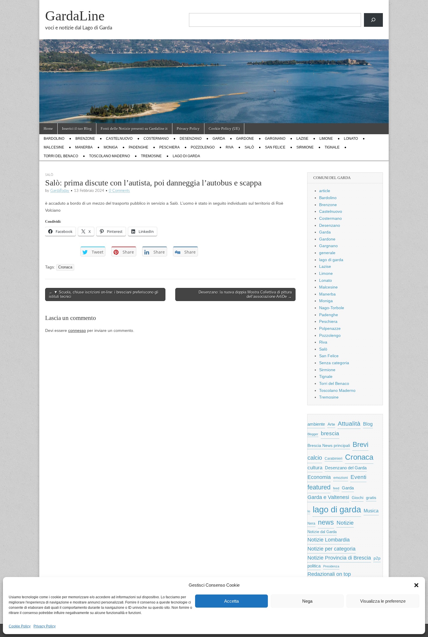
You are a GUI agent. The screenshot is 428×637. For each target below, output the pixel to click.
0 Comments (119, 190)
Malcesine (54, 147)
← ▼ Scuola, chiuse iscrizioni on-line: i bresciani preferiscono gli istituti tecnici (103, 294)
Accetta (231, 601)
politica (314, 566)
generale (327, 252)
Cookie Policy (20, 626)
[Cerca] (373, 20)
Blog (368, 424)
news (326, 522)
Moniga (111, 147)
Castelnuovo (119, 139)
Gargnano (275, 139)
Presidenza (331, 566)
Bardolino (54, 139)
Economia (319, 477)
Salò (249, 147)
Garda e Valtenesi (328, 497)
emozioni (340, 478)
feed (336, 488)
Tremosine (151, 156)
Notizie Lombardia (328, 540)
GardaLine (75, 15)
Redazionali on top (329, 574)
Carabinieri (333, 458)
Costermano (156, 139)
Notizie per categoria (331, 549)
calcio (314, 457)
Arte (331, 424)
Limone (326, 139)
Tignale (332, 147)
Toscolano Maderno (109, 156)
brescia (330, 433)
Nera (311, 523)
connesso (77, 330)
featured (318, 487)
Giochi (357, 497)
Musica (371, 510)
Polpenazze (330, 328)
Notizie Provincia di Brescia (339, 558)
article (324, 190)
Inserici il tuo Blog (77, 128)
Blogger (312, 434)
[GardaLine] (214, 61)
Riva (230, 147)
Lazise (302, 139)
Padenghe (138, 147)
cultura (314, 467)
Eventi (358, 477)
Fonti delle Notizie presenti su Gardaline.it (134, 128)
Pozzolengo (203, 147)
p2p (377, 558)
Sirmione (305, 147)
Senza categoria (334, 362)
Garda (219, 139)
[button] (416, 585)
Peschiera (169, 147)
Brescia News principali (328, 445)
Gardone (245, 139)
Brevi (360, 444)
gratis (371, 498)
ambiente (316, 424)
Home (48, 128)
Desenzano (190, 139)
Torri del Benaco (61, 156)
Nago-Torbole (331, 307)
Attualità (349, 423)
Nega (307, 601)
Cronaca (65, 267)
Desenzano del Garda (346, 467)
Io (308, 511)
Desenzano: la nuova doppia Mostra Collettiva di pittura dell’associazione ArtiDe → (245, 294)
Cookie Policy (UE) (224, 128)
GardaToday (59, 190)
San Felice (275, 147)
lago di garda (186, 156)
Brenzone (85, 139)
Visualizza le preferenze (383, 601)
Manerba (84, 147)
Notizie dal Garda (322, 532)
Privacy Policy (44, 626)
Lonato (351, 139)
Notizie (345, 523)
